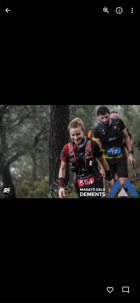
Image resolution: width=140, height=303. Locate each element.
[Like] (110, 290)
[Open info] (119, 10)
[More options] (132, 10)
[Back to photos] (8, 10)
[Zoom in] (106, 10)
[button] (18, 151)
